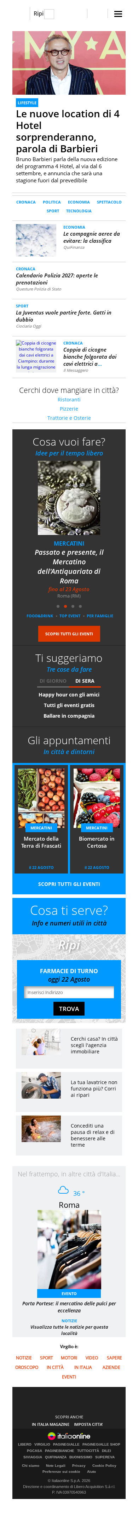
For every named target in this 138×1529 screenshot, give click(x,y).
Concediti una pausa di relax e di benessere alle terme (93, 1135)
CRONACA (26, 202)
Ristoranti (69, 399)
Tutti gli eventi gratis (69, 705)
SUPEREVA (105, 1457)
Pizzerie (69, 408)
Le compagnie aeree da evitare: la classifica (91, 237)
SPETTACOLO (109, 202)
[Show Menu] (118, 14)
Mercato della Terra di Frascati (79, 556)
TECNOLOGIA (79, 210)
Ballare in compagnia (69, 715)
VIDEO (92, 1358)
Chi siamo (30, 1466)
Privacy (79, 1466)
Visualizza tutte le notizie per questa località (69, 1330)
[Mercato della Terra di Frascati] (83, 503)
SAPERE (114, 1358)
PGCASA (34, 1451)
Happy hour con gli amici (69, 694)
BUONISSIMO (80, 1457)
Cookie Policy (104, 1466)
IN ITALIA (83, 1367)
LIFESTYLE (27, 102)
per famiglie (100, 615)
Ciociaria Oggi (28, 326)
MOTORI (69, 1358)
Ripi (39, 13)
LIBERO (24, 1444)
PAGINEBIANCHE (59, 1451)
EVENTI (69, 1377)
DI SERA (84, 680)
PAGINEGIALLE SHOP (101, 1444)
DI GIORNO (53, 680)
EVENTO (69, 1293)
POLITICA (52, 202)
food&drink (40, 615)
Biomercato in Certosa (97, 842)
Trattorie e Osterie (69, 417)
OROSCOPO (26, 1367)
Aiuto (91, 1472)
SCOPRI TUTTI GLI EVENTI (69, 633)
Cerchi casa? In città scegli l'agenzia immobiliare (94, 1045)
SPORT (53, 210)
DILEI (106, 1451)
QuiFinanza (73, 247)
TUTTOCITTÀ (88, 1451)
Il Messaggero (75, 370)
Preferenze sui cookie (61, 1472)
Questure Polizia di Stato (38, 289)
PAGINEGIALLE (66, 1444)
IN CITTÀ (55, 1367)
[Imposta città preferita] (21, 13)
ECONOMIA (79, 202)
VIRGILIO (42, 1444)
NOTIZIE (69, 1320)
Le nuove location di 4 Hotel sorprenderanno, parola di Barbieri (68, 131)
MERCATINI (79, 543)
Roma (69, 1204)
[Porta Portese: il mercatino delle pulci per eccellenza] (73, 1252)
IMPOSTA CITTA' (88, 1424)
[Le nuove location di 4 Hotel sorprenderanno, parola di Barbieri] (69, 63)
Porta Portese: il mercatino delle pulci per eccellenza (69, 1307)
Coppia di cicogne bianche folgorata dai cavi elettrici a (89, 356)
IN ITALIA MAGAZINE (50, 1424)
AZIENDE (111, 1367)
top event (69, 615)
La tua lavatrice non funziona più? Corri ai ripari (94, 1088)
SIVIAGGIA (32, 1457)
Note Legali (55, 1466)
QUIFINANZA (56, 1457)
